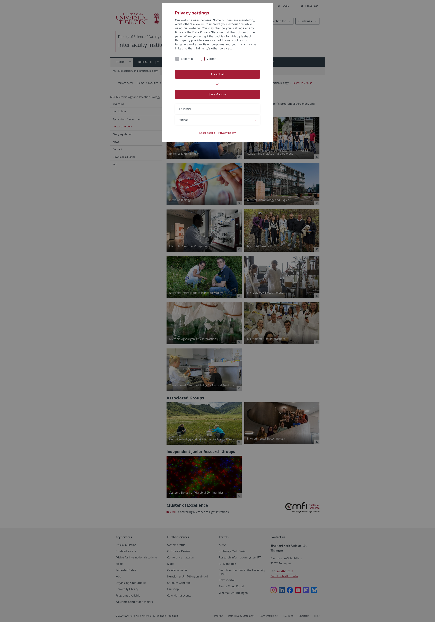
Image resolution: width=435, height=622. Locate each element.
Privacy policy (227, 132)
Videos (211, 58)
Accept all (217, 74)
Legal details (207, 132)
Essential (187, 58)
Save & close (217, 94)
